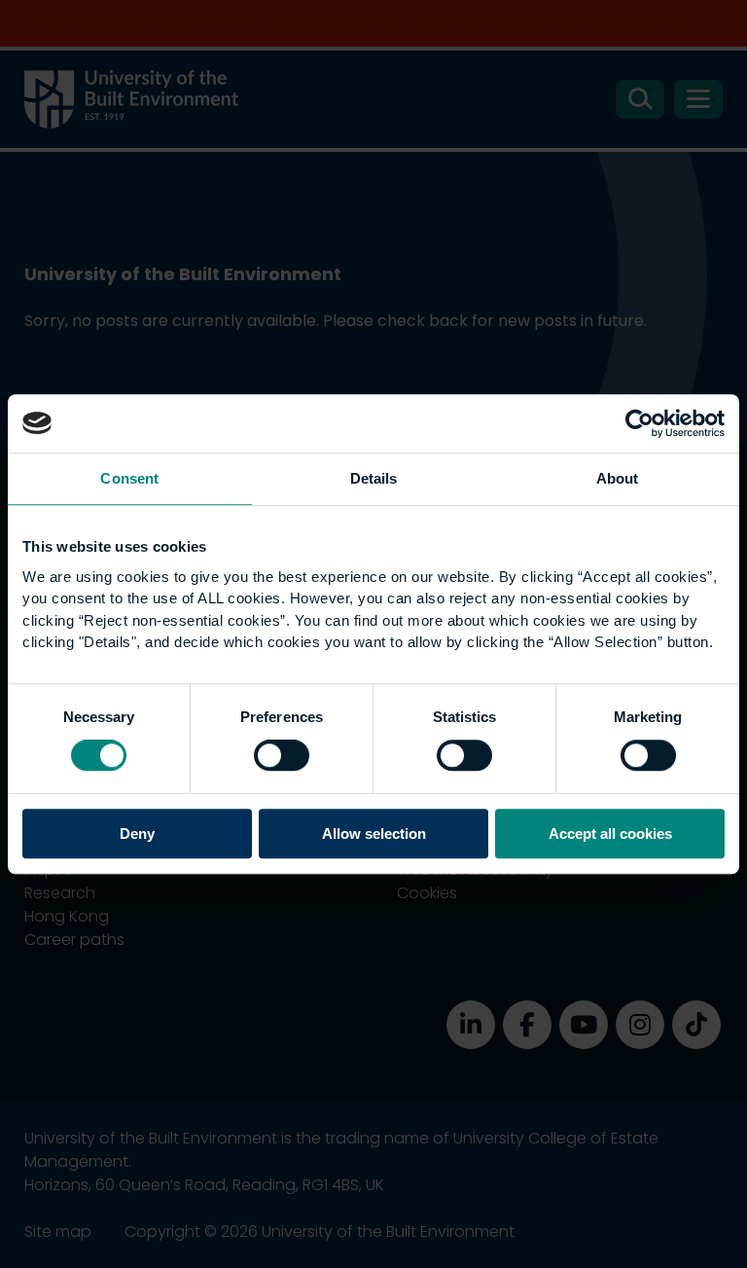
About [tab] (617, 478)
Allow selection (374, 833)
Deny (137, 833)
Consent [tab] (129, 478)
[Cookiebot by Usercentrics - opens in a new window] (639, 423)
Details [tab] (374, 478)
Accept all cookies (610, 833)
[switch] (281, 756)
